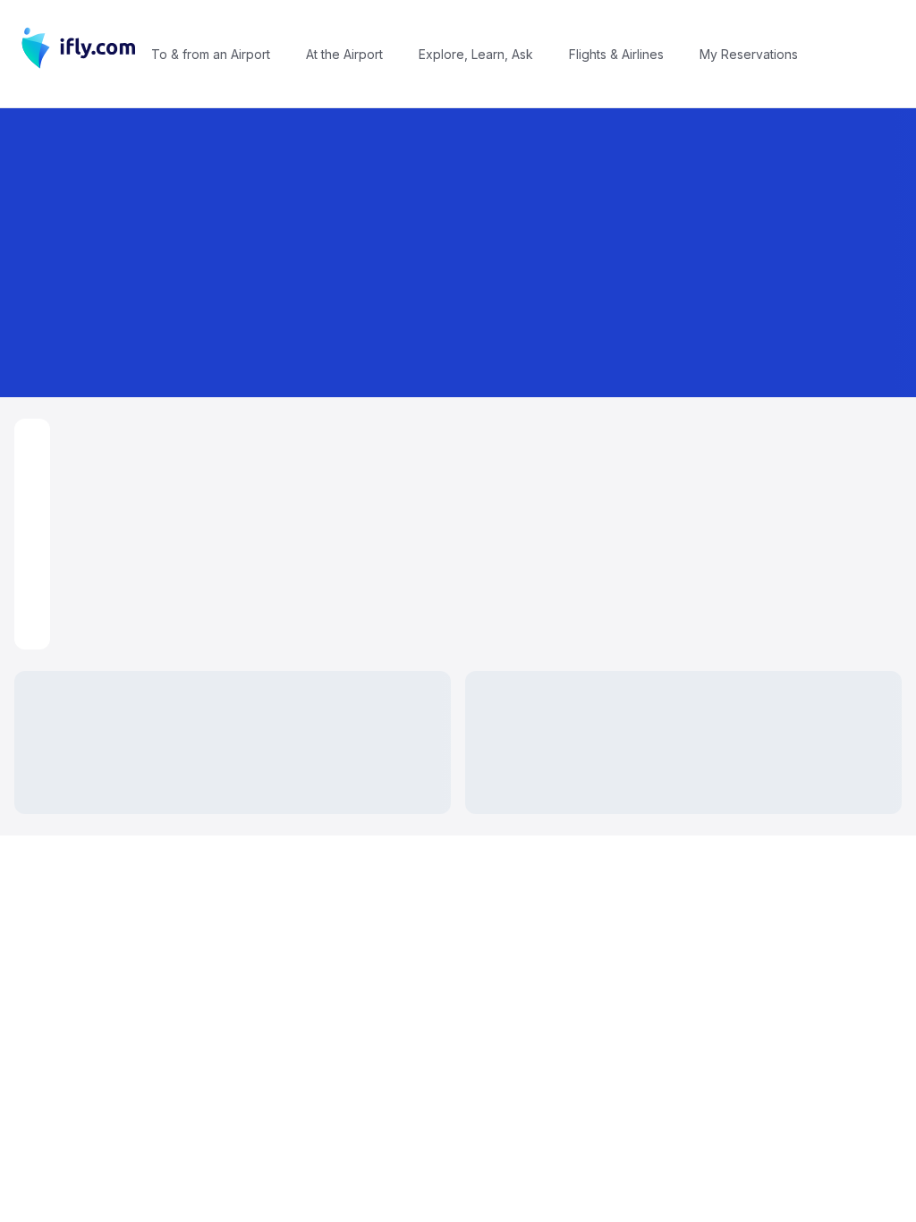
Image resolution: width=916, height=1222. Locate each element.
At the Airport (344, 54)
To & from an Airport (210, 54)
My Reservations (749, 54)
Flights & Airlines (616, 54)
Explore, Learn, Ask (476, 54)
